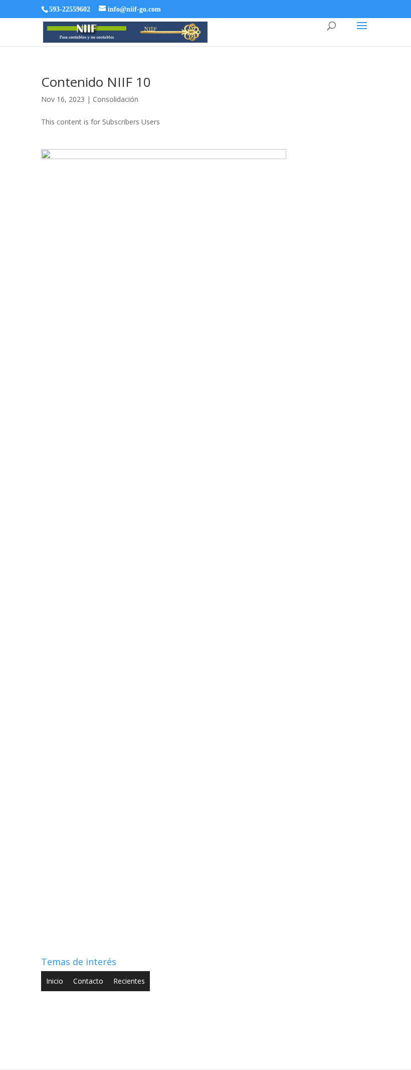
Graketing (291, 1055)
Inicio (54, 981)
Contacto (88, 981)
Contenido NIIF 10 (96, 82)
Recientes (129, 981)
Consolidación (115, 99)
